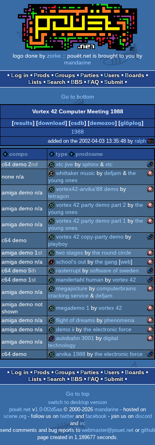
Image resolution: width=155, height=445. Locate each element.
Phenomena (119, 320)
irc (82, 423)
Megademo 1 (72, 308)
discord (143, 416)
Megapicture (71, 288)
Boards (134, 75)
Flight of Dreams (75, 320)
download (51, 123)
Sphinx (90, 164)
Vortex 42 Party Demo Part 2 (91, 205)
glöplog (130, 123)
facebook (96, 416)
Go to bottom (77, 96)
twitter (67, 416)
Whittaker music (75, 173)
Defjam (112, 173)
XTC (108, 164)
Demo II (65, 329)
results (23, 123)
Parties (89, 75)
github (148, 430)
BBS (76, 82)
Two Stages (69, 252)
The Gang (106, 261)
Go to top (77, 394)
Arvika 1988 (70, 354)
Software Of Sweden (114, 270)
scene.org (15, 416)
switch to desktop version (77, 402)
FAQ (93, 82)
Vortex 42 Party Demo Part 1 (91, 221)
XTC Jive (64, 164)
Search (56, 82)
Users (112, 75)
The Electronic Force (107, 329)
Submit (113, 82)
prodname (89, 154)
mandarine (77, 62)
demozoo (102, 123)
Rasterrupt (68, 270)
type (62, 154)
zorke (54, 55)
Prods (42, 75)
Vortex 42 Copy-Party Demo (90, 236)
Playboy (58, 244)
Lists (35, 82)
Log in (20, 75)
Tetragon (58, 196)
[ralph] (150, 141)
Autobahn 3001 (75, 338)
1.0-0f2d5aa (48, 409)
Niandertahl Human (79, 279)
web (125, 261)
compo (18, 154)
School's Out (71, 261)
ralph (140, 141)
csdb (77, 123)
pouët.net (20, 409)
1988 (77, 131)
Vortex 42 (124, 279)
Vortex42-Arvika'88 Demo (87, 189)
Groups (65, 75)
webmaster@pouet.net (108, 430)
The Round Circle (111, 252)
